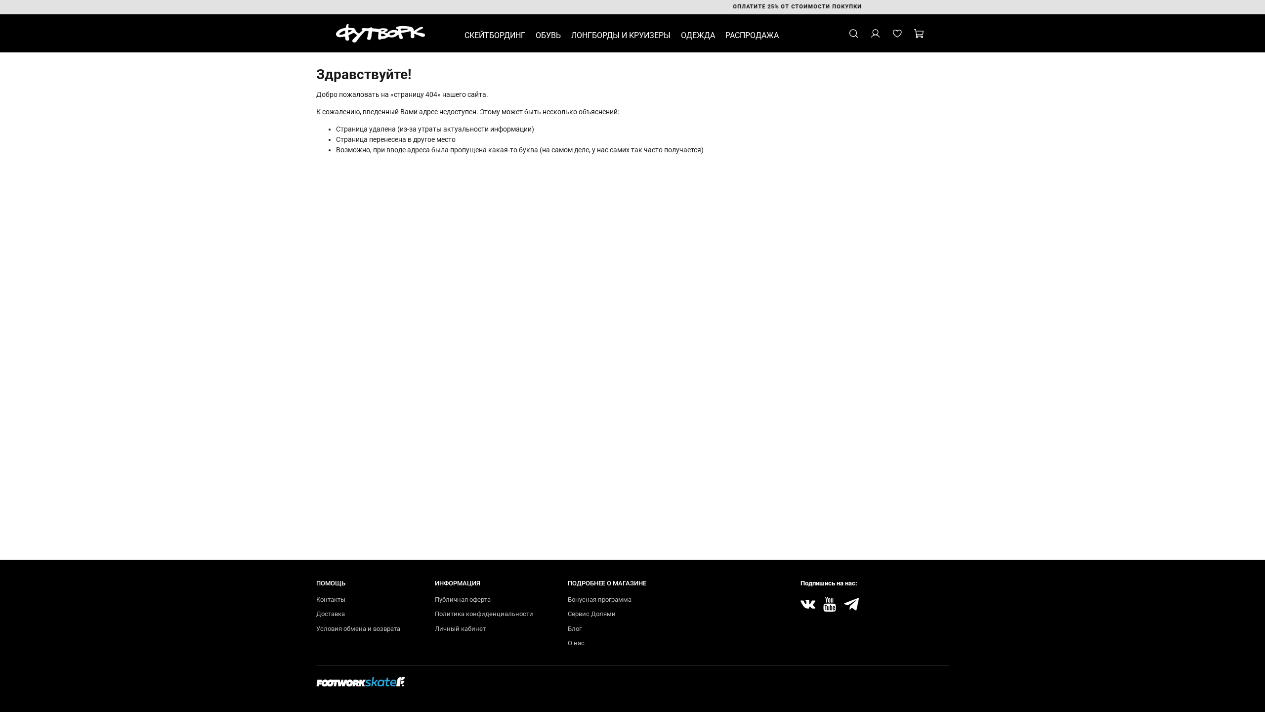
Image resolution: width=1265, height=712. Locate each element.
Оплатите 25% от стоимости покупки (636, 6)
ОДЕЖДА (698, 35)
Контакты (330, 599)
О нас (576, 643)
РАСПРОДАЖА (752, 35)
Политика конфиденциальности (484, 614)
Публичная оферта (463, 599)
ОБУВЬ (548, 35)
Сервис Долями (592, 614)
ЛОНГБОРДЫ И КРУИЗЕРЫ (621, 35)
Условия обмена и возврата (358, 628)
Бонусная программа (600, 599)
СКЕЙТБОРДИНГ (494, 35)
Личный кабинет (460, 628)
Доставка (330, 614)
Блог (575, 628)
